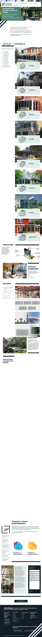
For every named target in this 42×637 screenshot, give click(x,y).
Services (30, 3)
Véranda (14, 620)
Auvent (22, 615)
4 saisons (14, 615)
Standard (14, 616)
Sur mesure (15, 617)
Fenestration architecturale (32, 616)
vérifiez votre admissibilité (30, 630)
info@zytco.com (7, 622)
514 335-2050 (6, 619)
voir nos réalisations (21, 600)
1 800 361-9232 (7, 620)
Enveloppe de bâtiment (23, 3)
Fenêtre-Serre (15, 621)
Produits (15, 3)
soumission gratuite (18, 630)
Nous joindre (16, 5)
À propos (35, 3)
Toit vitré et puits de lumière (33, 617)
